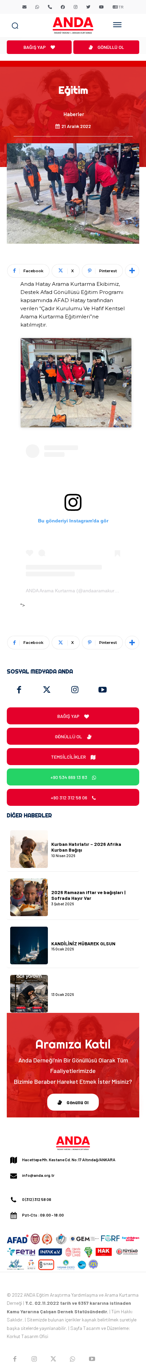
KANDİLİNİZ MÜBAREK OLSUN (83, 943)
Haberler (73, 114)
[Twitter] (47, 690)
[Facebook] (19, 690)
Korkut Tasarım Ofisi (27, 1336)
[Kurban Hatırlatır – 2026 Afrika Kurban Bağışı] (29, 849)
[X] (53, 1359)
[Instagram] (74, 690)
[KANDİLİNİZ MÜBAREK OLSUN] (29, 945)
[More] (132, 271)
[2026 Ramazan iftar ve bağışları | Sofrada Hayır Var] (29, 897)
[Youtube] (102, 690)
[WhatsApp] (72, 1359)
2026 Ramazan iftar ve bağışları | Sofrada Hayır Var (88, 895)
